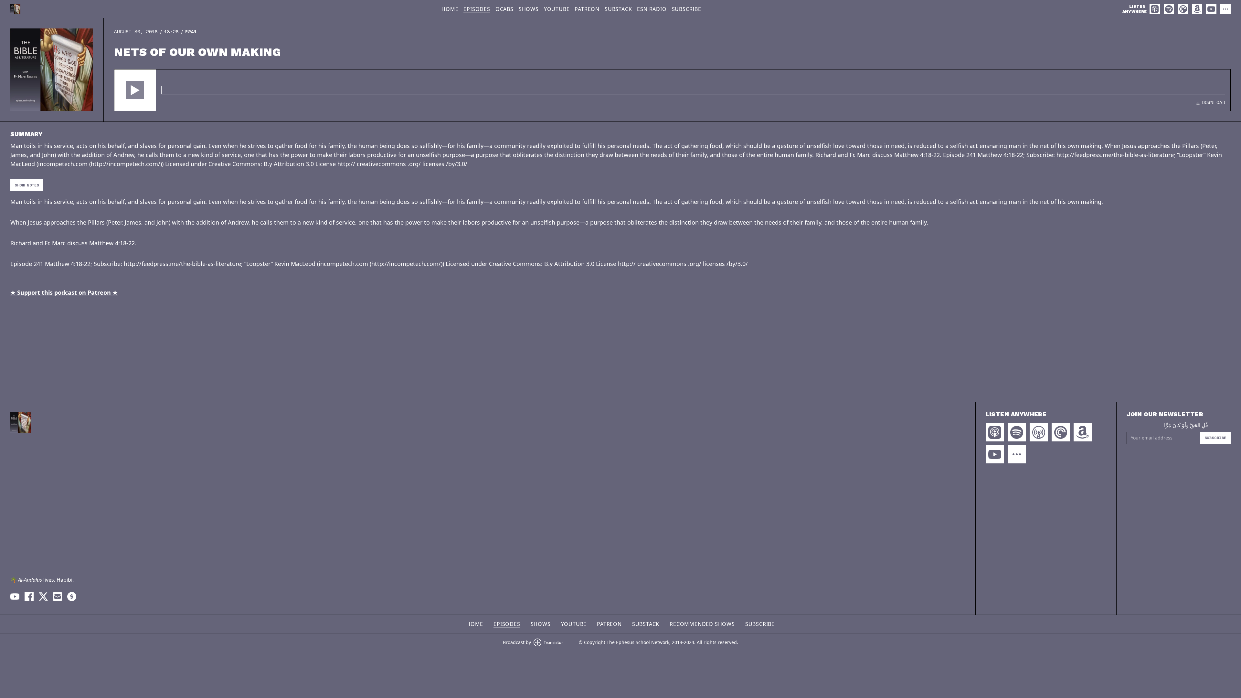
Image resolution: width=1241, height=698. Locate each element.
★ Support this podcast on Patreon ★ (64, 292)
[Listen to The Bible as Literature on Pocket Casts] (1183, 9)
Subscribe (686, 9)
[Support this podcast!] (71, 596)
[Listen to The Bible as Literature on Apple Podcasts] (1155, 9)
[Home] (15, 9)
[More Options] (1225, 9)
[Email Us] (57, 596)
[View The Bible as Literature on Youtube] (14, 596)
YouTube (557, 9)
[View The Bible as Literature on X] (43, 596)
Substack (618, 9)
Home (449, 9)
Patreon (587, 9)
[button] (135, 90)
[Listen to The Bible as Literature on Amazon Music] (1197, 9)
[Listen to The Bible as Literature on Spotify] (1169, 9)
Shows (529, 9)
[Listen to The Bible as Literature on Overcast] (1039, 432)
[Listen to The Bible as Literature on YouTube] (1211, 9)
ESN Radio (651, 9)
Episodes (476, 9)
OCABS (504, 9)
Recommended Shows (702, 624)
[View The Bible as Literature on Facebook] (29, 596)
